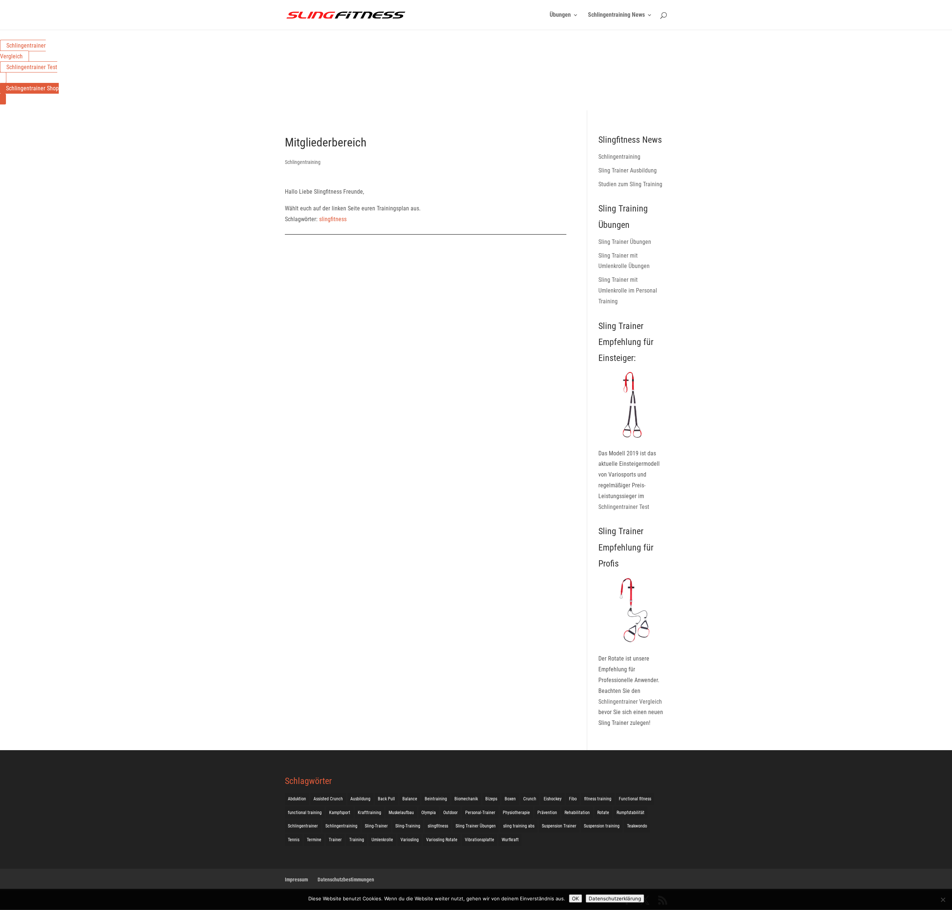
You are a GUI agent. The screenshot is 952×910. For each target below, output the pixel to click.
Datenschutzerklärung (615, 898)
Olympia (428, 812)
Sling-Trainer (376, 826)
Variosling (410, 839)
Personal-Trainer (480, 812)
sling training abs (518, 826)
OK (575, 898)
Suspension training (602, 826)
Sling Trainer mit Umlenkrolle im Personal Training (627, 290)
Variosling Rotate (441, 839)
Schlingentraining (303, 162)
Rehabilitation (577, 812)
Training (356, 839)
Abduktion (297, 798)
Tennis (293, 839)
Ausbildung (360, 798)
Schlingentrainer (303, 826)
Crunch (529, 798)
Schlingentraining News (616, 15)
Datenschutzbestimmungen (346, 879)
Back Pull (386, 798)
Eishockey (553, 798)
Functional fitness (635, 798)
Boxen (510, 798)
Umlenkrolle (382, 839)
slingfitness (333, 219)
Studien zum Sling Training (630, 184)
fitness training (597, 798)
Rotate (603, 812)
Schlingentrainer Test (31, 67)
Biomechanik (466, 798)
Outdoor (450, 812)
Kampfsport (339, 812)
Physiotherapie (516, 812)
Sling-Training (407, 826)
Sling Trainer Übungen (624, 241)
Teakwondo (637, 826)
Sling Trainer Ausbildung (627, 170)
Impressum (296, 879)
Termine (314, 839)
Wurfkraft (510, 839)
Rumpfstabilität (630, 812)
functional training (305, 812)
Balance (409, 798)
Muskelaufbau (401, 812)
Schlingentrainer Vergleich (23, 51)
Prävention (547, 812)
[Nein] (942, 899)
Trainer (335, 839)
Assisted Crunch (328, 798)
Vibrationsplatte (479, 839)
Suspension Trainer (559, 826)
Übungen (560, 15)
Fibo (573, 798)
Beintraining (436, 798)
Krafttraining (369, 812)
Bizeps (491, 798)
